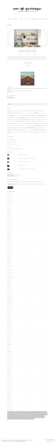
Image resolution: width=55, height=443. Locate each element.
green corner (29, 117)
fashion (41, 115)
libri (8, 415)
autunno (40, 111)
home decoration (24, 119)
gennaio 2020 (9, 296)
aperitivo (23, 110)
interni (37, 121)
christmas (17, 113)
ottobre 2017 (9, 361)
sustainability (16, 130)
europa (35, 115)
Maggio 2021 (9, 258)
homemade (43, 119)
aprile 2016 (9, 399)
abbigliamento (10, 110)
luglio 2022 (9, 229)
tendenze (12, 131)
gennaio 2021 (9, 267)
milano (25, 123)
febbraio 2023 (9, 217)
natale (36, 123)
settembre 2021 (10, 251)
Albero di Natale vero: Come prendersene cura (15, 148)
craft (28, 113)
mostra (32, 123)
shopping (24, 127)
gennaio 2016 (9, 406)
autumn (36, 110)
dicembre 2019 (9, 299)
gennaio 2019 (9, 325)
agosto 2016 (9, 392)
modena (26, 415)
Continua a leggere (19, 63)
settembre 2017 (10, 363)
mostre (30, 415)
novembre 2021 (10, 246)
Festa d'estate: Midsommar (23, 154)
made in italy (19, 123)
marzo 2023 (9, 215)
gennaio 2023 (9, 220)
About (9, 18)
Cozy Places (15, 18)
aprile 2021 (9, 260)
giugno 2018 (9, 341)
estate (32, 115)
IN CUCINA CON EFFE (24, 414)
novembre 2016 (10, 387)
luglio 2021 (9, 253)
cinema (45, 411)
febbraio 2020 (9, 294)
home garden (38, 119)
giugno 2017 (9, 370)
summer (9, 130)
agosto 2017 (9, 365)
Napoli (34, 415)
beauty (32, 411)
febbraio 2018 (9, 351)
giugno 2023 (9, 208)
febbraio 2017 (9, 380)
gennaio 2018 (9, 353)
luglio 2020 (9, 282)
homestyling (18, 121)
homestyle (12, 121)
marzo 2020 (9, 291)
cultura (33, 113)
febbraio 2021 (9, 265)
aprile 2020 (9, 289)
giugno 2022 (9, 232)
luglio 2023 (9, 205)
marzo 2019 (9, 320)
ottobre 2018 (9, 332)
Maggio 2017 (9, 373)
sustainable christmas (29, 129)
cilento (41, 411)
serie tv (27, 417)
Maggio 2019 (9, 315)
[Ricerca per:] (27, 104)
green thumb (34, 117)
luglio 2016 (9, 394)
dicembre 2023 (9, 201)
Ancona (14, 411)
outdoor (14, 125)
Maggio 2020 (9, 287)
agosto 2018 (9, 337)
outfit (17, 125)
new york (42, 415)
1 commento (34, 54)
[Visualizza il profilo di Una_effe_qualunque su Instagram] (11, 97)
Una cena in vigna (21, 165)
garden (13, 117)
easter (16, 115)
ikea (22, 121)
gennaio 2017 (9, 382)
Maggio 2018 (9, 344)
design (11, 115)
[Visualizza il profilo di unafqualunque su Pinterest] (13, 97)
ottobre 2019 (9, 303)
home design (32, 119)
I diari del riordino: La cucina (27, 51)
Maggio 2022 (9, 234)
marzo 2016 (9, 401)
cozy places (10, 413)
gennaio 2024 (9, 198)
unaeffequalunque (28, 54)
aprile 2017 (9, 375)
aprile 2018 (9, 346)
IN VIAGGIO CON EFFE (39, 414)
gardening (44, 413)
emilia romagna (25, 115)
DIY (14, 115)
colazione (21, 113)
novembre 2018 (10, 330)
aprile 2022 (9, 236)
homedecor (16, 119)
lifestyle (26, 49)
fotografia (9, 117)
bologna (9, 113)
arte (33, 110)
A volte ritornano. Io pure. (11, 141)
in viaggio (43, 121)
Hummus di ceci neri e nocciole (12, 143)
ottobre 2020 (9, 275)
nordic (46, 123)
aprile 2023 (9, 213)
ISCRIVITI (10, 187)
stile (39, 127)
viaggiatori (39, 131)
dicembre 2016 (9, 384)
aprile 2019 (9, 318)
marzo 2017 (9, 377)
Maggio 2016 (9, 396)
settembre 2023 (10, 203)
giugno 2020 (9, 284)
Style (25, 18)
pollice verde (29, 125)
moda (29, 123)
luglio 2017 (9, 368)
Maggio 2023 (9, 210)
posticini (9, 417)
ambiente (20, 110)
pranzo (34, 125)
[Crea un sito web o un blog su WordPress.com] (27, 429)
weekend (44, 132)
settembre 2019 (10, 306)
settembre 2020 (10, 277)
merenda (22, 123)
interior (21, 49)
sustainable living (37, 130)
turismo (27, 131)
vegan (33, 131)
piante (22, 125)
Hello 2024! (9, 146)
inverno (40, 121)
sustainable (23, 129)
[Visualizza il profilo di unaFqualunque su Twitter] (8, 97)
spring (36, 127)
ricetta (13, 127)
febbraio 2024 (9, 196)
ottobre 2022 (9, 225)
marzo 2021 (9, 263)
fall (38, 115)
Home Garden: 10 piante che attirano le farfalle (26, 158)
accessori (16, 110)
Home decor (34, 18)
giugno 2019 (9, 313)
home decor (10, 119)
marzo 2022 (9, 239)
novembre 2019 (10, 301)
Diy (29, 18)
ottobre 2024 (9, 194)
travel (45, 18)
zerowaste (8, 133)
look (16, 123)
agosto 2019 (9, 308)
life (11, 415)
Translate (15, 176)
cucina (30, 113)
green (25, 117)
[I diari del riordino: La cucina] (27, 38)
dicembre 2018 (9, 327)
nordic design (9, 125)
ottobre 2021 (9, 248)
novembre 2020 (10, 272)
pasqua (19, 125)
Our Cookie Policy (22, 441)
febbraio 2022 (9, 241)
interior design (31, 121)
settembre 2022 (10, 227)
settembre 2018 (10, 334)
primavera (39, 125)
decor (36, 113)
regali (43, 125)
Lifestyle (41, 18)
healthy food (43, 117)
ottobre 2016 (9, 389)
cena (13, 113)
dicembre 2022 (9, 222)
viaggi (35, 132)
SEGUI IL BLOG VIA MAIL (13, 179)
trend (23, 132)
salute (23, 417)
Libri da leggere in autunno (11, 139)
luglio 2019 (9, 310)
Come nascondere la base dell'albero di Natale (26, 168)
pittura (25, 125)
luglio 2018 (9, 339)
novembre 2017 (10, 358)
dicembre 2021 (9, 244)
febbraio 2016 (9, 404)
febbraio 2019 (9, 322)
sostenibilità (33, 49)
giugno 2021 (9, 256)
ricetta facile (18, 127)
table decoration (11, 418)
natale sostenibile (41, 123)
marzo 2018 (9, 349)
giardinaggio (20, 117)
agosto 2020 (9, 279)
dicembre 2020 (9, 270)
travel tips (20, 131)
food (46, 115)
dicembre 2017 (9, 356)
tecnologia (19, 418)
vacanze (30, 132)
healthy (39, 117)
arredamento (28, 110)
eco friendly (19, 115)
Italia (8, 123)
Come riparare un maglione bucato (24, 161)
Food (21, 18)
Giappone (15, 117)
